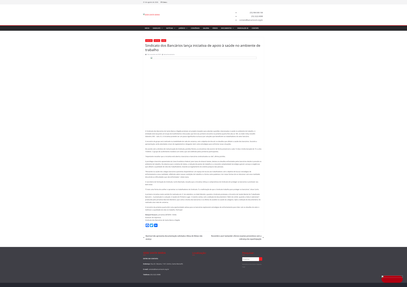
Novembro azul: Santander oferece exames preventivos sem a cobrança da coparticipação (236, 237)
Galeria (206, 28)
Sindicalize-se (242, 28)
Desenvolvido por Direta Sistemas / (249, 264)
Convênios (195, 28)
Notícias (169, 28)
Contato (255, 28)
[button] (161, 28)
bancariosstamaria (169, 54)
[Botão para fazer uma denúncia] (392, 279)
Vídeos (215, 28)
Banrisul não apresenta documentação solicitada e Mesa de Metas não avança (174, 237)
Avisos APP (149, 40)
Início (147, 28)
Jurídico (182, 28)
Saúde (163, 40)
